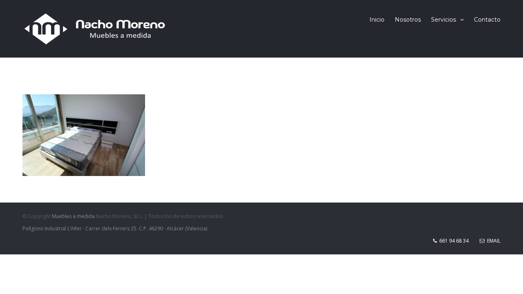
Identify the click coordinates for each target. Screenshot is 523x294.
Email (493, 240)
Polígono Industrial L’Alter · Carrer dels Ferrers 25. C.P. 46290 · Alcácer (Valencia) (114, 228)
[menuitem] (382, 19)
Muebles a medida (73, 216)
